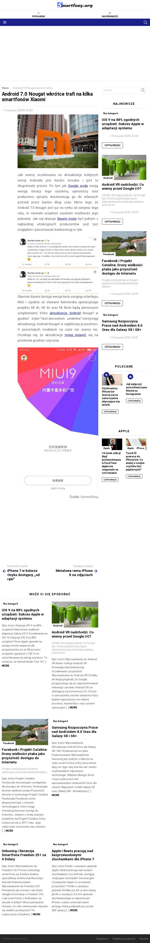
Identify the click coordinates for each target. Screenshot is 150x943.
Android (57, 625)
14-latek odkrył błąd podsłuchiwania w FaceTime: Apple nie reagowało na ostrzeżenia (111, 463)
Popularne (38, 16)
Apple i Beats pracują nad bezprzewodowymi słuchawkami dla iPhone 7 (73, 855)
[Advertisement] (75, 53)
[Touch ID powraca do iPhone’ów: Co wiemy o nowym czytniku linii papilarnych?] (136, 444)
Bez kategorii (10, 603)
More (5, 665)
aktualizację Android (65, 313)
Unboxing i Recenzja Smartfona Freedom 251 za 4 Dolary (24, 855)
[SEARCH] (145, 22)
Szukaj (142, 91)
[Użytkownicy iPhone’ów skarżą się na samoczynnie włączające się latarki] (112, 379)
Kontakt (144, 938)
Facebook (8, 743)
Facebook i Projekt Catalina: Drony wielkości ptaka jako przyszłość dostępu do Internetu (24, 755)
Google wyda (78, 186)
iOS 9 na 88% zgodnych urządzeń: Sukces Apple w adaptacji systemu (23, 614)
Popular (106, 375)
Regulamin (102, 938)
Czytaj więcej (112, 145)
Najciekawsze (110, 16)
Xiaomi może (67, 219)
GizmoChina (89, 497)
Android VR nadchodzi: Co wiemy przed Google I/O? (73, 634)
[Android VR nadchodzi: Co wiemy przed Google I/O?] (75, 615)
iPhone (140, 448)
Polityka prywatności (124, 938)
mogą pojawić (75, 335)
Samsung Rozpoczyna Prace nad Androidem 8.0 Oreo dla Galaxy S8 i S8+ (75, 731)
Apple (106, 448)
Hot (130, 376)
